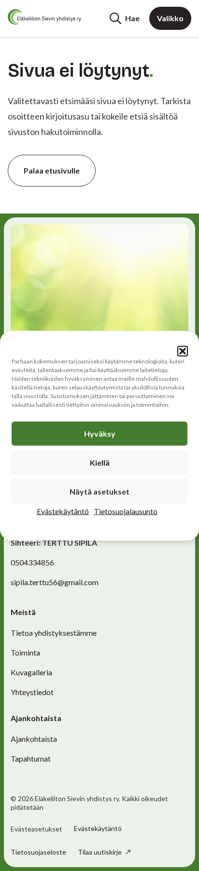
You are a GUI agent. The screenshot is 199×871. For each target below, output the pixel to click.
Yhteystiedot (32, 692)
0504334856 (32, 562)
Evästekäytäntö (63, 510)
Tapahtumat (31, 758)
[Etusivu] (44, 17)
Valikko (170, 18)
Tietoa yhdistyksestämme (54, 632)
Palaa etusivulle (52, 170)
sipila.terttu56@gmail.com (55, 582)
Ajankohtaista (34, 738)
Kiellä (100, 462)
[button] (182, 351)
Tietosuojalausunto (125, 510)
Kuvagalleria (31, 672)
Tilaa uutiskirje (100, 852)
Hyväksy (99, 433)
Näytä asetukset (99, 491)
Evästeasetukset (36, 829)
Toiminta (25, 652)
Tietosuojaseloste (38, 852)
